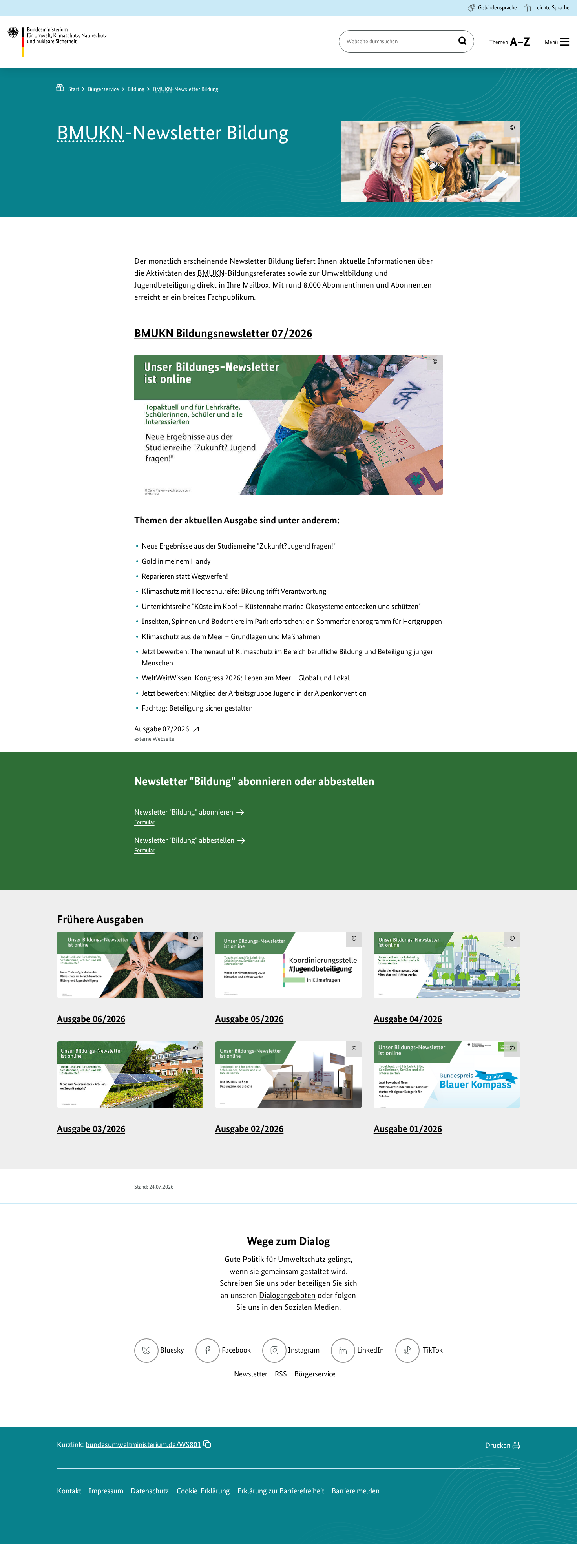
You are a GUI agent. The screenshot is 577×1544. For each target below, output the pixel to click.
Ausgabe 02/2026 (249, 1128)
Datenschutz (150, 1490)
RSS (281, 1373)
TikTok (432, 1349)
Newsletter (250, 1373)
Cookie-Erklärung (203, 1490)
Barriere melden (356, 1490)
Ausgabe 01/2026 (408, 1128)
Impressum (106, 1490)
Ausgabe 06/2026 (91, 1018)
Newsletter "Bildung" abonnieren (184, 816)
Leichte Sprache (552, 7)
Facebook (236, 1349)
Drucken (498, 1445)
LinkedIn (370, 1349)
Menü (551, 42)
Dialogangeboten (287, 1295)
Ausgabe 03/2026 (91, 1128)
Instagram (304, 1349)
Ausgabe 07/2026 (162, 733)
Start (73, 89)
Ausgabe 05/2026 (249, 1018)
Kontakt (69, 1490)
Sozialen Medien (312, 1307)
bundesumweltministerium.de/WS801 (143, 1444)
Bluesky (172, 1349)
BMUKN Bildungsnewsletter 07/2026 (223, 333)
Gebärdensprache (497, 7)
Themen (498, 45)
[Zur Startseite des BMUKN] (64, 42)
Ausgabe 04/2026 (408, 1018)
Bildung (136, 89)
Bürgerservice (103, 89)
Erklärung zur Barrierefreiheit (280, 1490)
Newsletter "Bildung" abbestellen (185, 844)
